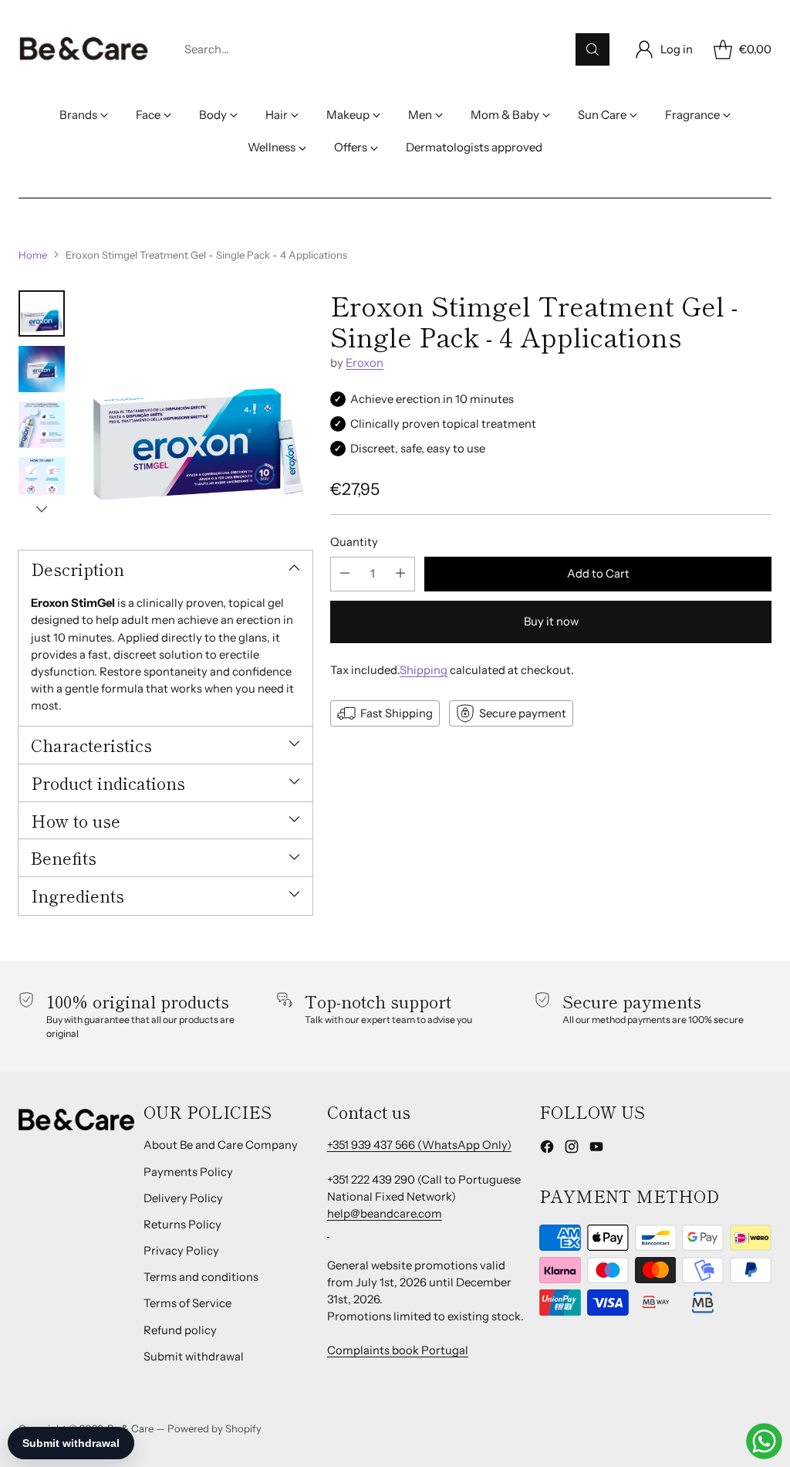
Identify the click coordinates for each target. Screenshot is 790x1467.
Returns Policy (182, 1225)
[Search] (592, 49)
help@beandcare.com (384, 1214)
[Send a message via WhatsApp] (764, 1441)
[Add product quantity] (400, 574)
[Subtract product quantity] (345, 574)
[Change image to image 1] (42, 313)
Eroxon (364, 363)
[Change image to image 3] (42, 424)
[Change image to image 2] (42, 369)
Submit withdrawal (193, 1357)
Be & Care (130, 1428)
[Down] (42, 509)
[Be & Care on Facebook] (547, 1148)
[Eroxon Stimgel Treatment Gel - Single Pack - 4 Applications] (196, 406)
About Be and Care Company (220, 1145)
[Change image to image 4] (42, 480)
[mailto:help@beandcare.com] (328, 1231)
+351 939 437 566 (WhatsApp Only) (419, 1145)
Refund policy (180, 1330)
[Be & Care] (84, 49)
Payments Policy (188, 1172)
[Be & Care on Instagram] (571, 1148)
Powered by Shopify (214, 1428)
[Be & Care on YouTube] (596, 1148)
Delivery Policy (183, 1198)
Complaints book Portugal (397, 1350)
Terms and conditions (200, 1277)
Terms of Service (187, 1303)
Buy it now (551, 621)
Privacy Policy (181, 1251)
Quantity (354, 542)
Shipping (423, 670)
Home (33, 255)
